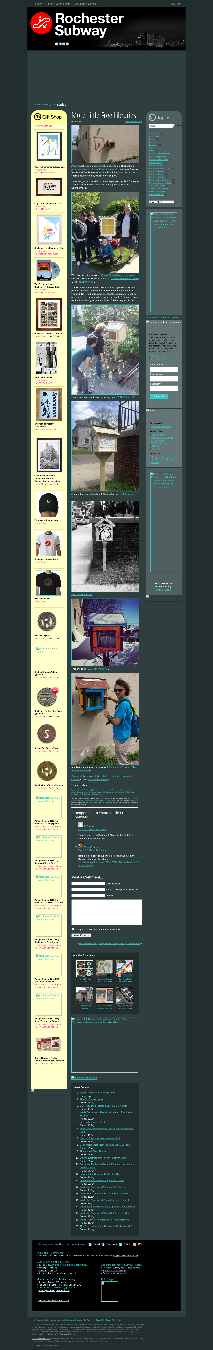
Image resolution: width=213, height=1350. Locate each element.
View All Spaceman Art (46, 429)
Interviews (153, 145)
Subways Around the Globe (160, 183)
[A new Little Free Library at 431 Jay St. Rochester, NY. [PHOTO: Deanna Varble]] (105, 273)
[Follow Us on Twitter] (120, 1245)
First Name (156, 374)
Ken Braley (92, 792)
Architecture (154, 133)
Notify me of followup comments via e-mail (97, 929)
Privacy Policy (117, 1320)
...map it (52, 1268)
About (49, 3)
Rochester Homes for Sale (160, 168)
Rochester (129, 792)
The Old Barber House (92, 1099)
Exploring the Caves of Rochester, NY (99, 1174)
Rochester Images (96, 800)
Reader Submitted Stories (80, 800)
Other (151, 151)
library (99, 792)
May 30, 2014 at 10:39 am (92, 850)
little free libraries (108, 792)
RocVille (155, 446)
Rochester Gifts (155, 163)
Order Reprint (55, 826)
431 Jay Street (85, 281)
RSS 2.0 (91, 802)
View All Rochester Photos (48, 484)
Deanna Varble (108, 790)
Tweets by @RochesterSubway (162, 317)
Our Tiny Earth (157, 440)
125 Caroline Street (82, 594)
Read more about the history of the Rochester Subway (53, 1334)
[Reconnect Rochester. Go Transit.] (109, 1301)
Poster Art (42, 1270)
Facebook (111, 1244)
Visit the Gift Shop (44, 126)
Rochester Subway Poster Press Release (121, 1268)
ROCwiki (155, 462)
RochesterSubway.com (44, 105)
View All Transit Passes (46, 1063)
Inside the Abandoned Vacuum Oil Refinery (102, 1187)
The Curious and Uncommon (92, 794)
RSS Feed (106, 1320)
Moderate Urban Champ (162, 437)
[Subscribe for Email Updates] (90, 1245)
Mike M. (88, 847)
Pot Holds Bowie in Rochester (95, 1122)
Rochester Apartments (158, 157)
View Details (41, 170)
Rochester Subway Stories (160, 180)
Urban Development (157, 192)
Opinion (152, 148)
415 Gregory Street (96, 668)
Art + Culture (132, 798)
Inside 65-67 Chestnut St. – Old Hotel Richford (104, 1193)
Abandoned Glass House (93, 1151)
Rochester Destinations (158, 160)
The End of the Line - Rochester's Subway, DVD (59, 1285)
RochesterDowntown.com (163, 457)
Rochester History (156, 165)
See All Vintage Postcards (47, 829)
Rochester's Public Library (163, 460)
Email (97, 1244)
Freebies (125, 790)
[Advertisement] (106, 76)
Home (38, 3)
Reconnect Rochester (161, 426)
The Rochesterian (159, 443)
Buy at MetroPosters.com (47, 172)
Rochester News (110, 800)
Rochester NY (76, 794)
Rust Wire (155, 449)
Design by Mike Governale (115, 1273)
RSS (140, 1244)
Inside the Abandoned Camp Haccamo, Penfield (105, 1200)
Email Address (158, 364)
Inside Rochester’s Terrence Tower (98, 1092)
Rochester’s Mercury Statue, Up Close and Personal (122, 944)
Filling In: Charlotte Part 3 (88, 944)
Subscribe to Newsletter (73, 1320)
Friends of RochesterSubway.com (53, 1300)
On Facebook (89, 1320)
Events (152, 139)
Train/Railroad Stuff (157, 186)
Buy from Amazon (44, 383)
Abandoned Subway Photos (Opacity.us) (56, 1288)
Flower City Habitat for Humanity (118, 275)
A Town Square (158, 435)
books (78, 790)
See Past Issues (158, 356)
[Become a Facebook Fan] (103, 1245)
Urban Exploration (156, 195)
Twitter (127, 1244)
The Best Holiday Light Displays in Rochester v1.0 (106, 1226)
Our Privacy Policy (159, 359)
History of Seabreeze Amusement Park (100, 1138)
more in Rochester (98, 779)
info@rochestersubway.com (125, 1256)
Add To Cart (54, 678)
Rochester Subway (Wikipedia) (52, 1282)
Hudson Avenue (82, 792)
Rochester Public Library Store (52, 1273)
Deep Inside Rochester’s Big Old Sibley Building (105, 1144)
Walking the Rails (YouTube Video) (54, 1290)
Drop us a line (163, 589)
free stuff (117, 790)
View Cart (175, 3)
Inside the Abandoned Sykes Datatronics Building (105, 1213)
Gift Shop (79, 3)
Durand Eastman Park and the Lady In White (103, 1157)
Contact (92, 3)
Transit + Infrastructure (158, 189)
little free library (120, 792)
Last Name (156, 383)
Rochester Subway (157, 177)
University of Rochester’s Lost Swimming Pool (104, 1105)
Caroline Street (86, 790)
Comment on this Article (133, 122)
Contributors (63, 3)
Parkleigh (42, 1268)
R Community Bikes (117, 767)
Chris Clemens (97, 790)
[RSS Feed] (134, 1245)
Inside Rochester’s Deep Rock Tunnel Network (104, 1219)
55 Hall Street (124, 397)
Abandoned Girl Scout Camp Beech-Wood (102, 1180)
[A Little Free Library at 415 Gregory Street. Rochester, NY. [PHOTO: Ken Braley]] (105, 666)
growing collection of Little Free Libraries (93, 169)
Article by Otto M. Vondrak (114, 1270)
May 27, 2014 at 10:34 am (92, 829)
